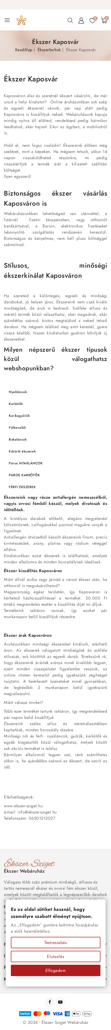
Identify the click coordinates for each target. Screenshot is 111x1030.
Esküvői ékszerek (22, 451)
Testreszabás (55, 943)
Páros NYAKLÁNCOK (26, 463)
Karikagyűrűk (19, 415)
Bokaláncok (18, 439)
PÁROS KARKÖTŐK (24, 475)
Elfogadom (55, 970)
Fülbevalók (17, 427)
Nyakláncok (18, 391)
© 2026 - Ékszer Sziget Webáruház (55, 1022)
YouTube (61, 1002)
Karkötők (16, 403)
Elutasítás (55, 956)
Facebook (50, 1002)
